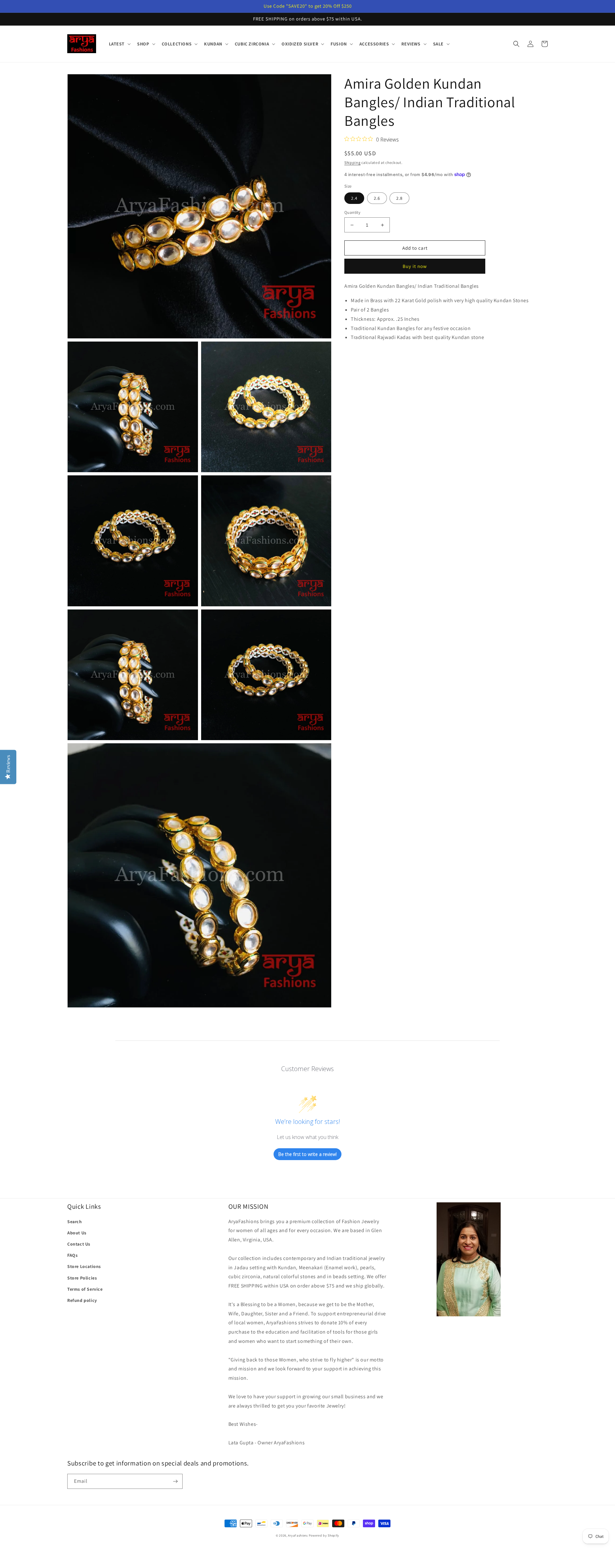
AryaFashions (298, 1535)
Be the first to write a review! (307, 1154)
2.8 (399, 198)
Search (74, 1221)
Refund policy (82, 1300)
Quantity (352, 212)
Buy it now (415, 266)
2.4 (354, 198)
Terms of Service (85, 1289)
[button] (119, 44)
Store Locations (84, 1266)
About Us (76, 1233)
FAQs (72, 1255)
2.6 (377, 198)
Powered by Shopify (324, 1535)
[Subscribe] (175, 1481)
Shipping (352, 162)
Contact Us (78, 1244)
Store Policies (82, 1278)
